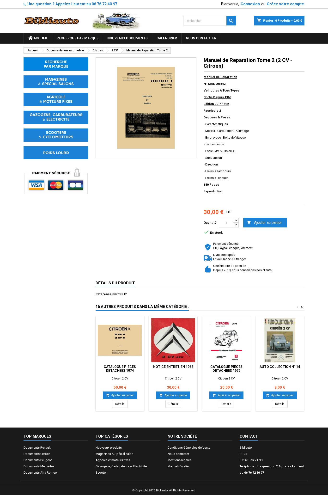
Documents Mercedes (39, 466)
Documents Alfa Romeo (40, 472)
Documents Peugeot (38, 460)
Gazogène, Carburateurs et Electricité (121, 466)
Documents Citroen (37, 454)
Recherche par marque (77, 38)
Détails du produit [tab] (115, 283)
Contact (249, 436)
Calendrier (167, 38)
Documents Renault (37, 447)
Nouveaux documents (127, 38)
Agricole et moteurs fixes (113, 460)
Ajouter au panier (264, 222)
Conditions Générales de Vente (189, 447)
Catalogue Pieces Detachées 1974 (120, 369)
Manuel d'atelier (178, 466)
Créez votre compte (285, 4)
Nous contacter (201, 38)
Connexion (250, 4)
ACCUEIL (40, 38)
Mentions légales (179, 460)
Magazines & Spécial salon (114, 454)
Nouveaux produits (109, 447)
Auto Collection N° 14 (280, 367)
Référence (104, 294)
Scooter (101, 472)
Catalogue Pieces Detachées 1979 (226, 369)
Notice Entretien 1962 (173, 367)
